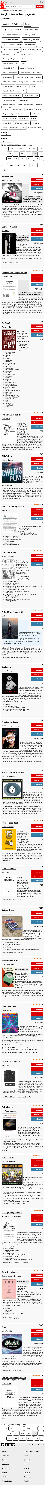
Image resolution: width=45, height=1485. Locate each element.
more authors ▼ (6, 135)
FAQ (25, 1464)
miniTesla (5, 1477)
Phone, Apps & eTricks (31, 95)
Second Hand (23, 118)
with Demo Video (31, 29)
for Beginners (30, 45)
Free (23, 127)
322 (9, 159)
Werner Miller (7, 327)
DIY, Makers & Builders (11, 40)
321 (15, 159)
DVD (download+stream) (12, 35)
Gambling (5, 1455)
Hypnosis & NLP (22, 86)
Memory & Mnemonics (27, 68)
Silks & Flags (24, 100)
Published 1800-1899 (9, 100)
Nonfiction (6, 1468)
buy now (39, 180)
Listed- (33, 165)
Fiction (5, 127)
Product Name (14, 165)
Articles (26, 1455)
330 (34, 149)
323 (41, 154)
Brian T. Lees (6, 510)
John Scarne (6, 1384)
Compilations (23, 82)
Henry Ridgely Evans (9, 671)
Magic (4, 1451)
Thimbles (39, 104)
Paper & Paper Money (9, 72)
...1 (37, 159)
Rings (33, 86)
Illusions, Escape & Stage (32, 49)
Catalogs (5, 109)
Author (25, 165)
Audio (23, 63)
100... (30, 159)
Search (39, 6)
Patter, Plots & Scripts (9, 82)
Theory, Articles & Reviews (12, 45)
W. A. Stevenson (8, 964)
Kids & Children (36, 82)
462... (12, 149)
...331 (28, 149)
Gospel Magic (7, 123)
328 (9, 154)
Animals (33, 118)
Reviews (27, 1473)
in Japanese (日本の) (34, 127)
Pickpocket (36, 123)
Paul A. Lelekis (7, 1010)
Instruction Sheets (17, 109)
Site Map (27, 1481)
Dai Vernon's (28, 893)
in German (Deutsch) (26, 54)
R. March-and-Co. (8, 556)
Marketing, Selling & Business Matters (14, 59)
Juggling (5, 1464)
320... (22, 159)
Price (4, 170)
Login (42, 2)
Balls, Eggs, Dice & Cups (10, 63)
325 (28, 154)
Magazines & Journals (12, 29)
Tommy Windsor (8, 827)
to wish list (38, 188)
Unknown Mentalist (9, 776)
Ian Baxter (5, 873)
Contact (27, 1460)
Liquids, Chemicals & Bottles (12, 95)
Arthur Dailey (7, 1481)
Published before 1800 (33, 109)
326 (22, 154)
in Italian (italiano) (8, 86)
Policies (27, 1468)
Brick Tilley (5, 1065)
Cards (27, 24)
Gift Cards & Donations (22, 123)
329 (41, 149)
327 (16, 154)
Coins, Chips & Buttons (11, 49)
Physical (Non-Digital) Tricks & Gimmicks (28, 77)
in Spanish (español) (9, 118)
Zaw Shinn (5, 231)
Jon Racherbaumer (9, 1111)
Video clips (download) (31, 40)
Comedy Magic (7, 77)
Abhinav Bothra (7, 460)
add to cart (38, 184)
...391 (20, 149)
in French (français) (22, 114)
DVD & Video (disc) (9, 104)
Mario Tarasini (7, 914)
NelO (3, 616)
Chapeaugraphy (8, 114)
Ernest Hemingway (31, 1451)
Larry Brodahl (7, 276)
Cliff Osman (6, 419)
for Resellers (14, 127)
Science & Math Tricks (9, 68)
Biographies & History (9, 54)
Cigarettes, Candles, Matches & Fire (14, 91)
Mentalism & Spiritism (12, 24)
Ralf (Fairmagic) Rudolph (11, 180)
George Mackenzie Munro (11, 1216)
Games (4, 1460)
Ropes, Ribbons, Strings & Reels (30, 72)
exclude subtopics (6, 142)
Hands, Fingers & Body (25, 104)
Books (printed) (29, 35)
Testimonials (28, 1477)
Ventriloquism (36, 114)
